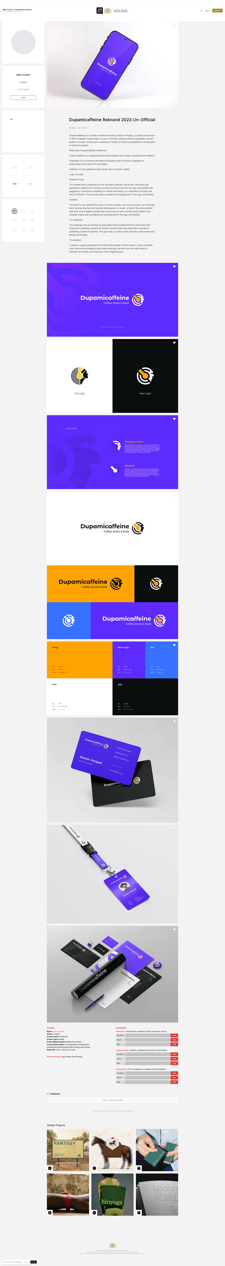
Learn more (17, 1262)
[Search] (201, 10)
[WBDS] (14, 211)
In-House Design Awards (104, 1253)
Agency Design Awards (87, 1253)
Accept (33, 1262)
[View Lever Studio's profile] (94, 1213)
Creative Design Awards (121, 1253)
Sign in (207, 10)
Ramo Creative (58, 1031)
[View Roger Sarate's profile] (50, 1213)
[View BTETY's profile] (94, 1168)
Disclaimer (134, 1252)
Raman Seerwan (54, 1057)
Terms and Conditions (122, 1252)
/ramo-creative (23, 89)
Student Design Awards (137, 1253)
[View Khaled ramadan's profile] (50, 1168)
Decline (26, 1262)
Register (217, 10)
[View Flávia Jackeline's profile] (139, 1168)
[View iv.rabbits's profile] (139, 1213)
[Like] (174, 24)
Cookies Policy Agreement (105, 1252)
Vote (174, 1035)
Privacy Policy (91, 1252)
